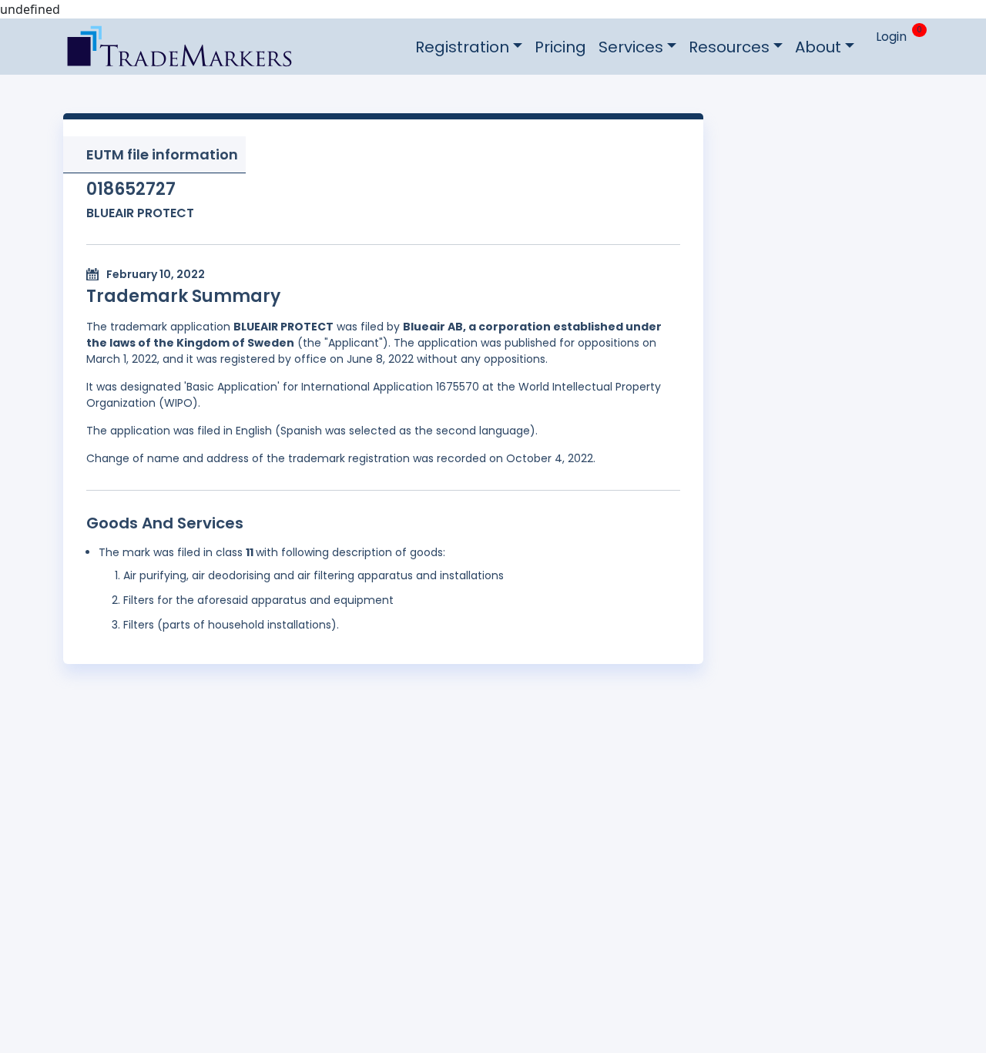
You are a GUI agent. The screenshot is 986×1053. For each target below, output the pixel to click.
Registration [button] (462, 47)
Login (891, 36)
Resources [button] (729, 47)
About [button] (818, 47)
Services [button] (631, 47)
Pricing (560, 47)
